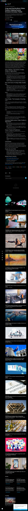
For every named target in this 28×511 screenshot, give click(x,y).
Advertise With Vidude (15, 28)
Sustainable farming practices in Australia (12, 159)
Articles (6, 476)
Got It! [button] (20, 509)
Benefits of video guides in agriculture (12, 157)
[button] (2, 255)
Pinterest (7, 168)
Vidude (8, 3)
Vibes (6, 31)
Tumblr (10, 168)
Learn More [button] (16, 507)
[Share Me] (11, 20)
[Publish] (26, 178)
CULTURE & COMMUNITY (9, 17)
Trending (7, 495)
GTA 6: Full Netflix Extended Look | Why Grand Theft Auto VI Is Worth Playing (10, 504)
